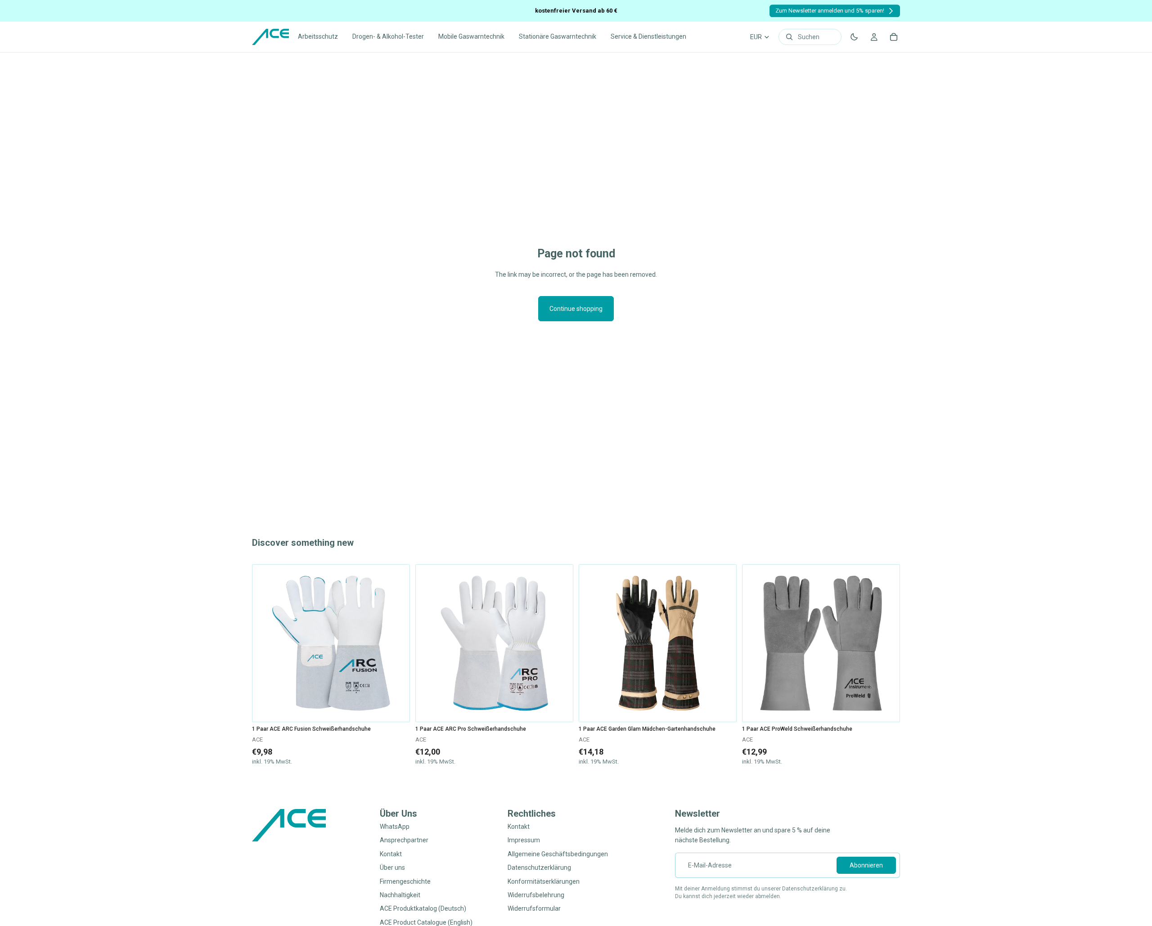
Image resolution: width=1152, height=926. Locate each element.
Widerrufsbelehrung (536, 895)
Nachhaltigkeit (400, 895)
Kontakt (391, 854)
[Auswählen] (396, 708)
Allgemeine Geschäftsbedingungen (558, 854)
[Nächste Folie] (396, 643)
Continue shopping (576, 308)
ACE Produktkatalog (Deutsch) (423, 909)
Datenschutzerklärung (539, 868)
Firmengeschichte (405, 881)
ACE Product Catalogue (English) (426, 922)
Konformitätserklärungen (544, 881)
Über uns (392, 868)
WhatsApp (395, 826)
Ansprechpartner (404, 840)
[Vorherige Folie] (265, 643)
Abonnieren (866, 865)
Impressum (524, 840)
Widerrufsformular (534, 909)
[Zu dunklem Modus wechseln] (854, 37)
